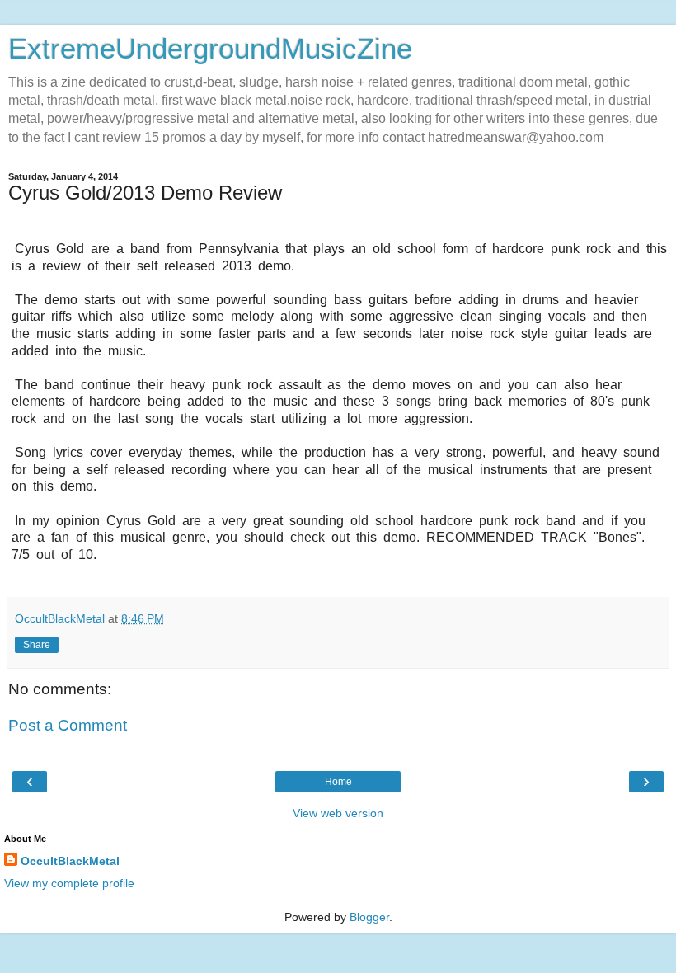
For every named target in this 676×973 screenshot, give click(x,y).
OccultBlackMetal (70, 860)
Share (36, 645)
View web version (338, 813)
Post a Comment (67, 725)
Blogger (369, 917)
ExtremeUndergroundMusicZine (210, 48)
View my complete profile (69, 883)
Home (338, 781)
